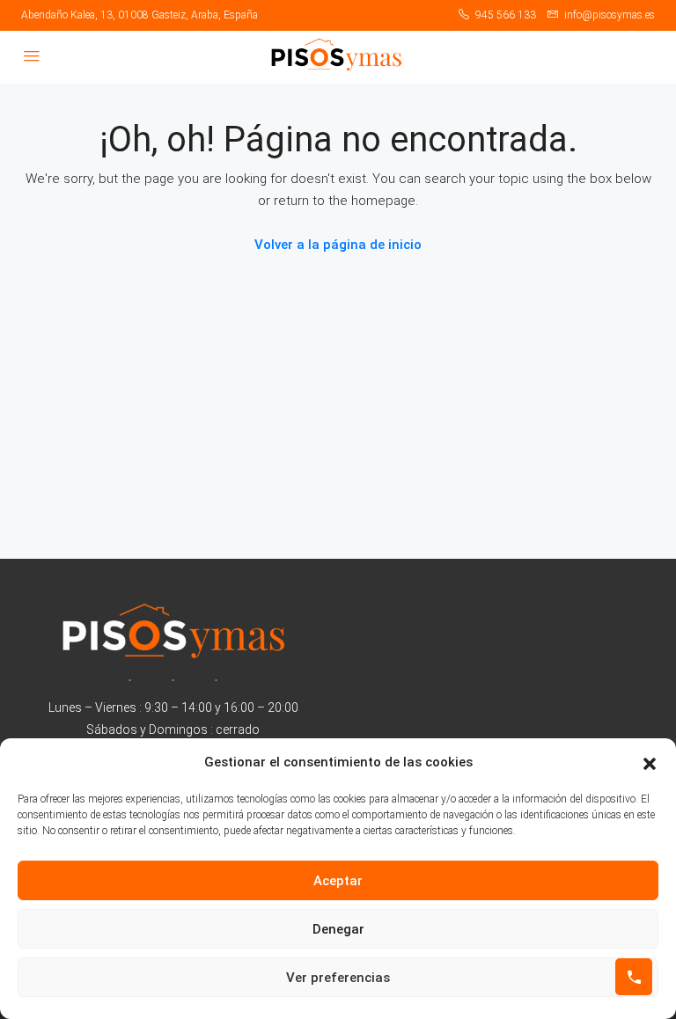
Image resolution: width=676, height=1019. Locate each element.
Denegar (338, 929)
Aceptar (338, 881)
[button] (649, 763)
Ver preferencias (338, 978)
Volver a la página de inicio (338, 245)
